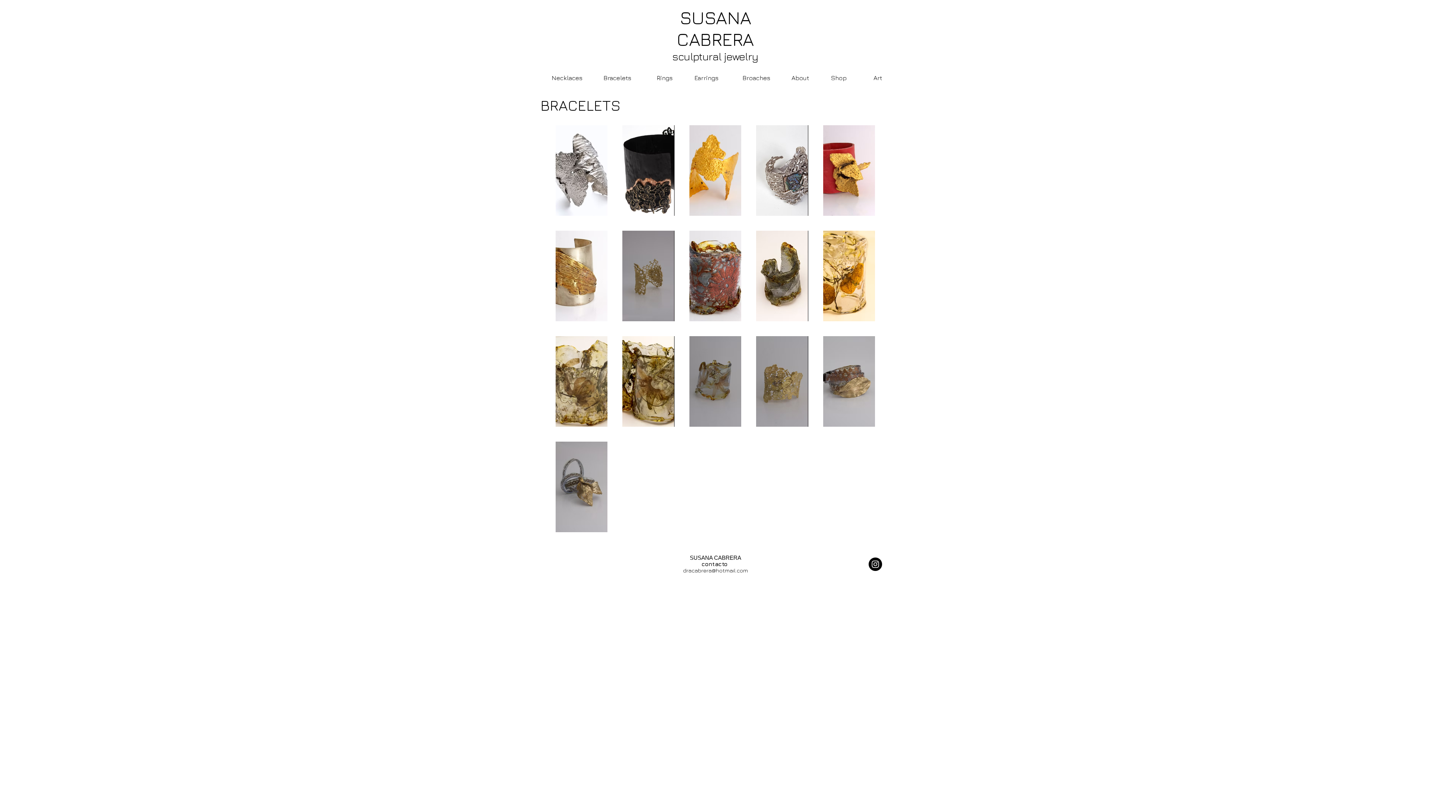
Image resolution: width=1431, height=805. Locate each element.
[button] (581, 170)
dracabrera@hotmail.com (715, 570)
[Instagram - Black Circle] (875, 564)
